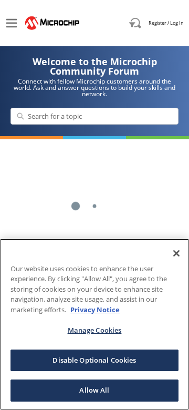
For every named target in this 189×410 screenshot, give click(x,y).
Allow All (94, 390)
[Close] (176, 253)
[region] (94, 324)
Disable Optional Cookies (94, 360)
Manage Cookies (95, 330)
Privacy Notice (95, 309)
